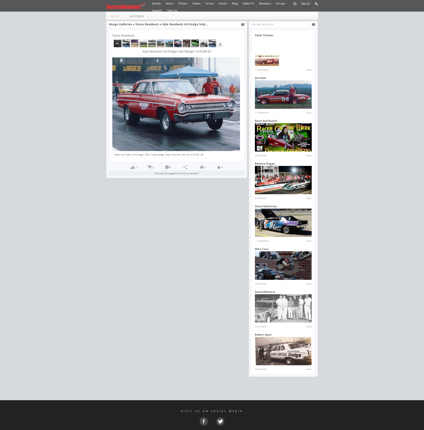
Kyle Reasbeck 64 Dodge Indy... (185, 24)
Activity (156, 3)
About (169, 3)
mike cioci (262, 249)
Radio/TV (248, 3)
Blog (235, 3)
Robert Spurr (263, 334)
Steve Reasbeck (147, 24)
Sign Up (305, 3)
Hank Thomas (264, 35)
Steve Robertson (266, 206)
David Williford (265, 292)
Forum (210, 3)
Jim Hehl (260, 78)
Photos (182, 3)
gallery (115, 16)
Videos (196, 3)
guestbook (137, 16)
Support (157, 10)
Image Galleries (120, 24)
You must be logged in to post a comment (177, 173)
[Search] (316, 3)
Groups (280, 3)
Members (265, 3)
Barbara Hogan (265, 163)
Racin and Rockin (266, 121)
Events (223, 3)
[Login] (294, 3)
